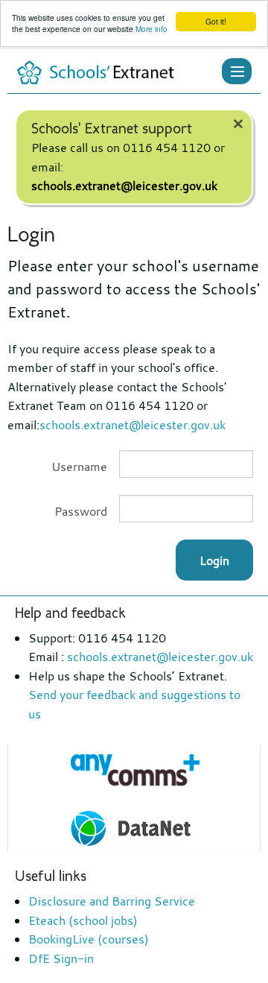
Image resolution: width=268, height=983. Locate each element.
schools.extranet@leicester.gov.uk (124, 185)
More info (151, 28)
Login (214, 560)
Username (79, 466)
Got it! (215, 21)
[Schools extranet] (96, 70)
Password (80, 511)
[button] (237, 71)
